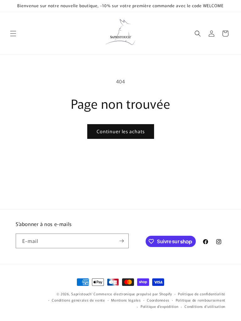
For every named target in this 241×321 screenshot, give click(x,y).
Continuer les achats (121, 131)
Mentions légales (126, 300)
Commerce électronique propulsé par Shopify (133, 293)
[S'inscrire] (121, 241)
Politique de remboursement (200, 300)
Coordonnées (158, 300)
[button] (13, 33)
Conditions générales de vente (78, 300)
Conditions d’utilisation (205, 306)
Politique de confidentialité (201, 293)
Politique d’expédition (159, 306)
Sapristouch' (81, 293)
